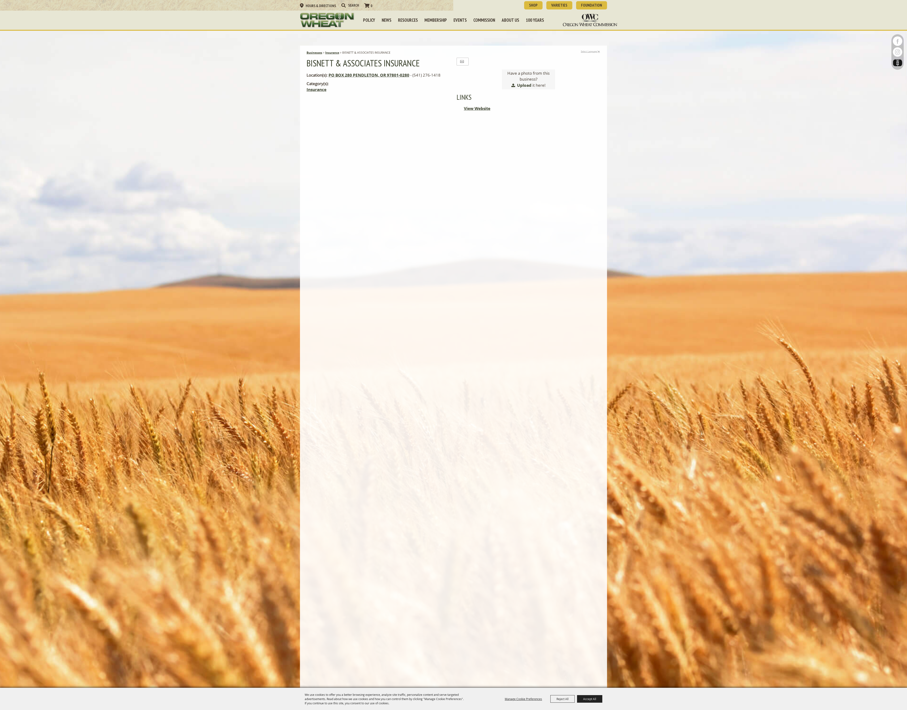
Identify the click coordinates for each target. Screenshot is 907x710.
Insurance (332, 53)
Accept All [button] (589, 699)
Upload (524, 85)
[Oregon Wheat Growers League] (327, 20)
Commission (484, 20)
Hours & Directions (321, 6)
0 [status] (371, 6)
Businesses (314, 53)
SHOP (533, 5)
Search (343, 5)
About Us (510, 20)
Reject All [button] (562, 699)
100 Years (535, 20)
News (386, 20)
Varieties (559, 5)
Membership (435, 20)
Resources (408, 20)
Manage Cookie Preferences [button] (523, 699)
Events (460, 20)
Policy (369, 20)
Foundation (591, 5)
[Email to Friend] (462, 61)
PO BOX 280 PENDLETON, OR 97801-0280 (369, 75)
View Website (477, 108)
